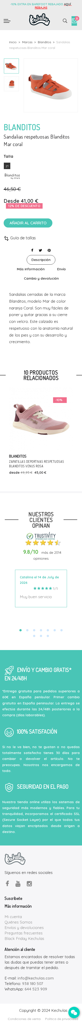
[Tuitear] (40, 250)
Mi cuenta (13, 916)
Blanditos (18, 456)
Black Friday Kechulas (24, 938)
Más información (31, 269)
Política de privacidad (61, 1019)
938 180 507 (32, 983)
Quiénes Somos (18, 922)
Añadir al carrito (28, 222)
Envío (61, 269)
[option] (11, 66)
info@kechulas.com (36, 978)
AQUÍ (68, 4)
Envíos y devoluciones (24, 927)
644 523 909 (36, 989)
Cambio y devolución (41, 278)
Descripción (41, 260)
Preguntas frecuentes (24, 933)
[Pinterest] (49, 250)
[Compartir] (32, 250)
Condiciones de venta (24, 1019)
